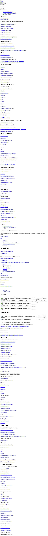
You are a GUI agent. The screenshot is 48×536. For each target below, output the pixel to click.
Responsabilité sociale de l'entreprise (7, 477)
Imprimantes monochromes (5, 26)
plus (1, 186)
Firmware (5, 269)
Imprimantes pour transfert (5, 32)
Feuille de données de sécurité (6, 140)
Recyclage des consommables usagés (7, 48)
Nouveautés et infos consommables (7, 46)
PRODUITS (4, 19)
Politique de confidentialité (6, 521)
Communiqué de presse (5, 198)
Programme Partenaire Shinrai (6, 182)
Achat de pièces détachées (5, 131)
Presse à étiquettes (4, 86)
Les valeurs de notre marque (6, 191)
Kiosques (2, 101)
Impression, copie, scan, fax (5, 77)
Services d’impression (4, 112)
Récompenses (3, 204)
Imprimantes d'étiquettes (5, 34)
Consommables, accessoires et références (11, 242)
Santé (1, 99)
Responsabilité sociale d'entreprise (7, 176)
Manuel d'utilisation (4, 142)
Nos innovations (3, 193)
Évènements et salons (4, 509)
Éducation (2, 91)
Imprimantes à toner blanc (5, 30)
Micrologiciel (3, 138)
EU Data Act (3, 144)
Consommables (7, 291)
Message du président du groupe (6, 209)
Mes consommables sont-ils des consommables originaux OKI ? (13, 50)
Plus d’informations (4, 236)
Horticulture (2, 97)
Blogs (1, 200)
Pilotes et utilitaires (4, 136)
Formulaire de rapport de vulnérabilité (7, 157)
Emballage (2, 67)
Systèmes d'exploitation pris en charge (8, 153)
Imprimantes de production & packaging (8, 37)
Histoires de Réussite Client (5, 57)
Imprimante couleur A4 (5, 79)
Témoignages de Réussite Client (6, 416)
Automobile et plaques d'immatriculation (8, 410)
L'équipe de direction (4, 473)
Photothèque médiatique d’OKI (6, 213)
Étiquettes (2, 69)
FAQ (1, 149)
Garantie (2, 151)
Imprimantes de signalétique (6, 39)
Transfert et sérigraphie (5, 71)
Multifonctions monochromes (9, 244)
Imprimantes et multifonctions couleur (7, 24)
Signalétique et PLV (4, 406)
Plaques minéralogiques (5, 81)
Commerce (2, 95)
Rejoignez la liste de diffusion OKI (7, 211)
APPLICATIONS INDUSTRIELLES (12, 62)
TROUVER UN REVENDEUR (9, 13)
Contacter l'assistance (4, 155)
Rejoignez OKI (3, 180)
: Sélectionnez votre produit (15, 262)
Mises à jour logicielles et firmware (7, 159)
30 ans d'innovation (4, 172)
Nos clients (2, 174)
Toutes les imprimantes (5, 55)
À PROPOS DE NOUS (7, 164)
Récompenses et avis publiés (6, 511)
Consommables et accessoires (6, 43)
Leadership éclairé (4, 207)
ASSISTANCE (5, 117)
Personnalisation (3, 412)
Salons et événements (4, 202)
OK (1, 238)
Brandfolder (2, 106)
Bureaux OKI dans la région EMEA (7, 178)
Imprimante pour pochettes (5, 75)
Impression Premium (4, 110)
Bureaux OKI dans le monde (6, 475)
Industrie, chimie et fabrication (6, 88)
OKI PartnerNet (3, 184)
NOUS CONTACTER (7, 12)
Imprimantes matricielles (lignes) (6, 28)
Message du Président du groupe (6, 515)
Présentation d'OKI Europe (5, 169)
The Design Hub (3, 418)
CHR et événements (4, 93)
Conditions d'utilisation (5, 519)
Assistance (5, 241)
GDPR (1, 494)
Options (5, 290)
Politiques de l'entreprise (5, 489)
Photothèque (2, 513)
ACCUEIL (5, 240)
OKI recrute (2, 481)
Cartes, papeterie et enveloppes (6, 73)
